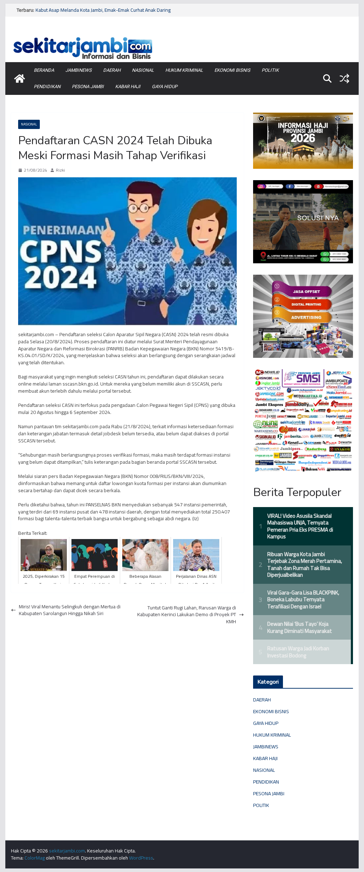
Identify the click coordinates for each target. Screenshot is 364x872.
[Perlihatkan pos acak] (344, 78)
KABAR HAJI (127, 86)
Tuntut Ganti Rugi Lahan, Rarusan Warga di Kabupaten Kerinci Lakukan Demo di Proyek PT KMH (186, 614)
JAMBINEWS (78, 70)
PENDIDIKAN (47, 86)
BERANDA (44, 70)
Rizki (60, 170)
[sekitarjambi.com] (181, 36)
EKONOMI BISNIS (232, 70)
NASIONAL (143, 70)
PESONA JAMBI (88, 86)
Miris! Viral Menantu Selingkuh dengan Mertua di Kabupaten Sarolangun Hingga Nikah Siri (70, 610)
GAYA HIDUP (164, 86)
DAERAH (112, 70)
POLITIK (270, 70)
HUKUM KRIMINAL (184, 70)
